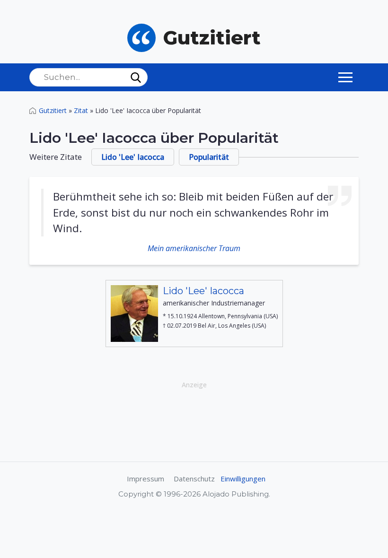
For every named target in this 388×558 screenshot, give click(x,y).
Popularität (209, 157)
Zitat (81, 110)
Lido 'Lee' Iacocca (132, 157)
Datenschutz (194, 478)
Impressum (145, 478)
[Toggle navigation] (345, 77)
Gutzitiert (53, 110)
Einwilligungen (242, 478)
